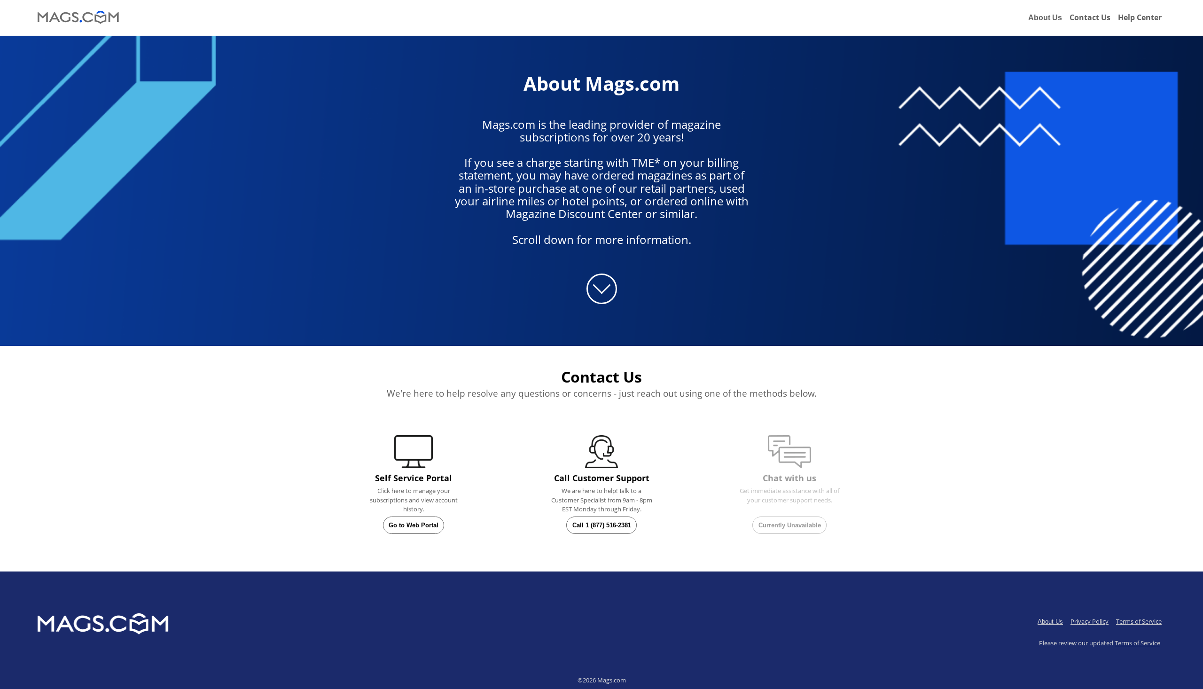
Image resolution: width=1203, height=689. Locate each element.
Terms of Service (1139, 621)
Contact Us (1090, 17)
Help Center (1140, 17)
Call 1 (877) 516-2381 (601, 525)
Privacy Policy (1089, 621)
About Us (1045, 18)
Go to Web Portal (413, 525)
